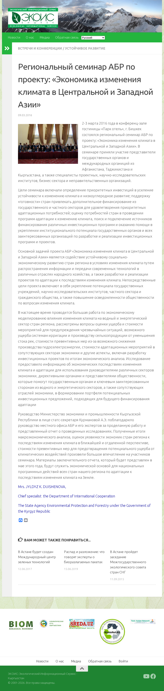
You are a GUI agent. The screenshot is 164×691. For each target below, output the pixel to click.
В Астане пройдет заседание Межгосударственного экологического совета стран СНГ (128, 562)
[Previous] (46, 623)
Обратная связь (66, 37)
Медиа (45, 37)
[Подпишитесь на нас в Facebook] (153, 676)
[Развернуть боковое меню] (7, 48)
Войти (123, 661)
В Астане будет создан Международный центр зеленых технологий (37, 557)
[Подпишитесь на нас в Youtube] (146, 676)
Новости (14, 37)
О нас (30, 37)
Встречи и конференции (40, 48)
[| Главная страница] (33, 18)
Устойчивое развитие (85, 48)
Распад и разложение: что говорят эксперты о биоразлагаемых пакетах (84, 557)
